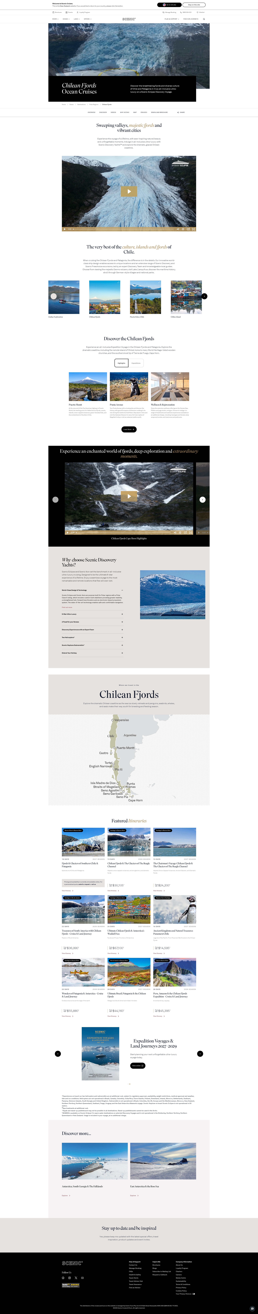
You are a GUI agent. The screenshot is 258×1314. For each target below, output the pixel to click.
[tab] (121, 363)
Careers (179, 1275)
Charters (179, 1271)
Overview (91, 112)
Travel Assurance (135, 1284)
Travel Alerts (133, 1278)
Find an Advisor (134, 1288)
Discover (103, 112)
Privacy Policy (181, 1288)
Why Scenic (124, 112)
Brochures (58, 12)
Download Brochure (159, 112)
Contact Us (133, 1265)
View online (136, 1066)
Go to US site (171, 5)
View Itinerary (66, 891)
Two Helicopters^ (68, 637)
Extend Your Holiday (69, 653)
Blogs (154, 1268)
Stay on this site (194, 5)
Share (182, 112)
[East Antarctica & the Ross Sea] (163, 1161)
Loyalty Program (84, 12)
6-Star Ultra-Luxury (69, 614)
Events (70, 12)
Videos (113, 112)
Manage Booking (170, 12)
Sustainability (181, 1281)
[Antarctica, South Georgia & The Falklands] (95, 1161)
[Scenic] (129, 19)
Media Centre (181, 1278)
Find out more (67, 607)
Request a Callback (159, 1275)
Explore (65, 1196)
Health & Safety (135, 1275)
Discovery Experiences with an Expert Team (78, 630)
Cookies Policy (181, 1291)
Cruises (144, 112)
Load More (127, 429)
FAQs (131, 1271)
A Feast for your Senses (70, 622)
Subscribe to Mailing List (161, 1271)
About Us (179, 1265)
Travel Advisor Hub (136, 1281)
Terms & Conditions (183, 1284)
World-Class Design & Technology (74, 590)
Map (135, 112)
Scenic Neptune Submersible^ (73, 645)
